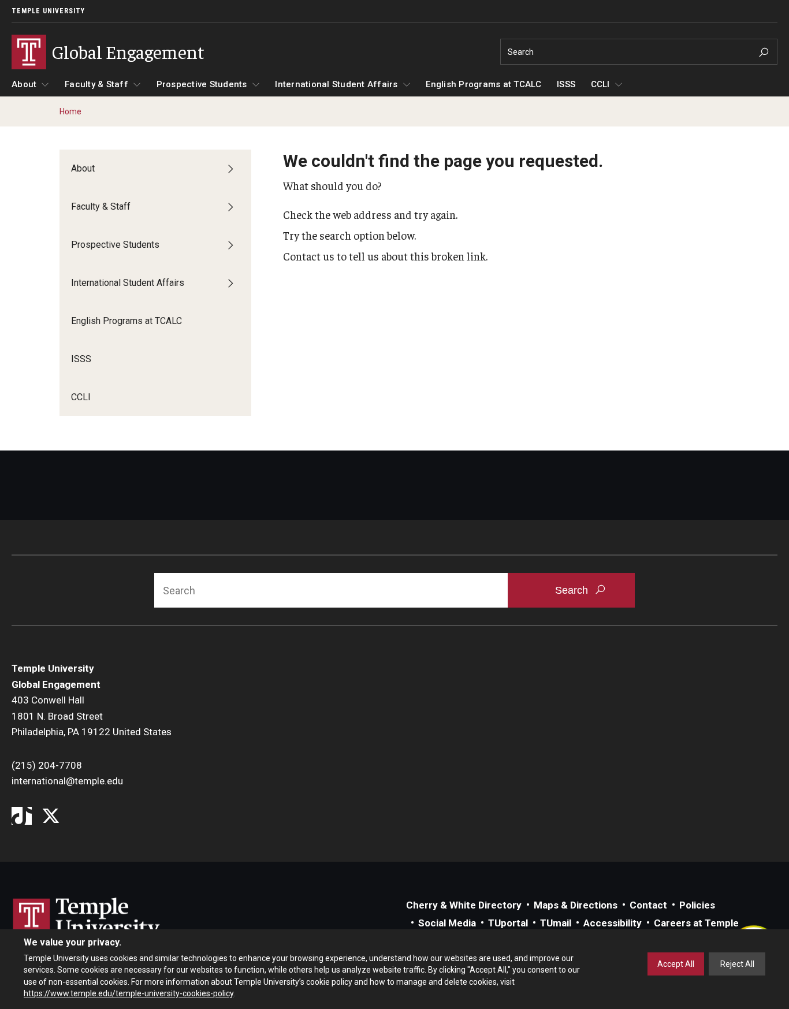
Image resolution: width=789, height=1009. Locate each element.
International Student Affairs (336, 84)
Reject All (737, 964)
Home (70, 111)
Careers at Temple (696, 923)
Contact (648, 905)
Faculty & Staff (96, 84)
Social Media (447, 923)
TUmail (555, 923)
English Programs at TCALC (483, 84)
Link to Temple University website (87, 919)
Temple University (48, 11)
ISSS (566, 84)
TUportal (508, 923)
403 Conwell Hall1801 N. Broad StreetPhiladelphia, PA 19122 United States (92, 716)
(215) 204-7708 (47, 765)
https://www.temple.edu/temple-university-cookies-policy (128, 993)
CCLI (600, 84)
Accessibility (612, 923)
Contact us (308, 256)
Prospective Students (202, 84)
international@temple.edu (67, 781)
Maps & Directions (575, 905)
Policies (697, 905)
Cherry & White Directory (464, 905)
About (24, 84)
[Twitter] (50, 817)
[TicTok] (22, 817)
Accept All (675, 964)
